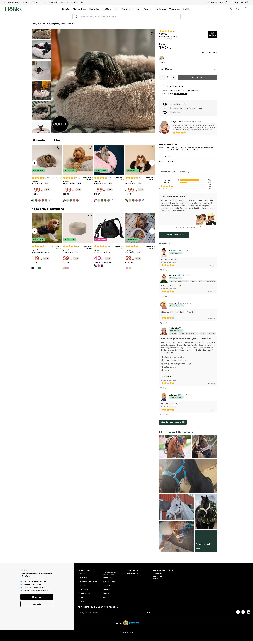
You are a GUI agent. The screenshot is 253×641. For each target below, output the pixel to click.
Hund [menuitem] (138, 9)
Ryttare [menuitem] (107, 9)
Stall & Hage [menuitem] (127, 9)
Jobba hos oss (83, 589)
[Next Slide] (151, 81)
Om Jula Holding (109, 582)
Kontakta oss (83, 577)
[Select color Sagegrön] (36, 200)
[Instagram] (238, 612)
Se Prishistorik (209, 52)
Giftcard (106, 593)
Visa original (166, 376)
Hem (34, 24)
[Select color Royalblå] (102, 265)
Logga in (221, 2)
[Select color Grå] (46, 200)
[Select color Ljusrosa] (67, 268)
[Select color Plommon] (36, 268)
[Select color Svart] (33, 268)
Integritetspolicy (84, 593)
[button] (41, 29)
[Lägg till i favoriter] (152, 33)
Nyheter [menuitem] (66, 9)
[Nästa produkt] (152, 163)
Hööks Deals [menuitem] (95, 9)
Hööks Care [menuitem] (161, 9)
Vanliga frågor (108, 578)
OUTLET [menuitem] (187, 9)
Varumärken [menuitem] (174, 9)
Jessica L (173, 303)
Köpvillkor (82, 573)
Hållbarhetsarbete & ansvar (88, 581)
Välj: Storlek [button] (166, 69)
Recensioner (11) (168, 171)
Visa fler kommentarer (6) (173, 422)
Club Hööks (107, 590)
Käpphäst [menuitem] (148, 9)
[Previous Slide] (55, 81)
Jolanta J (173, 395)
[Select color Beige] (33, 200)
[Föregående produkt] (34, 163)
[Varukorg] (245, 9)
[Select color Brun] (43, 200)
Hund (40, 24)
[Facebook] (243, 612)
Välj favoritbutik (180, 94)
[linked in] (248, 612)
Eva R (171, 250)
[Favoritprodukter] (238, 9)
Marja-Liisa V (177, 122)
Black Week (107, 586)
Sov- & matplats (51, 24)
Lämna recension (174, 234)
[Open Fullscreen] (151, 129)
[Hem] (32, 9)
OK (148, 612)
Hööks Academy (132, 573)
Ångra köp (106, 597)
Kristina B (173, 275)
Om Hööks (82, 585)
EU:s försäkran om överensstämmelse (109, 574)
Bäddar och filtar (68, 24)
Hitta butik (232, 2)
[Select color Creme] (64, 268)
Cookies (81, 597)
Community (184, 171)
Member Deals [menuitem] (79, 9)
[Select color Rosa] (39, 200)
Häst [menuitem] (116, 9)
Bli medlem (37, 597)
